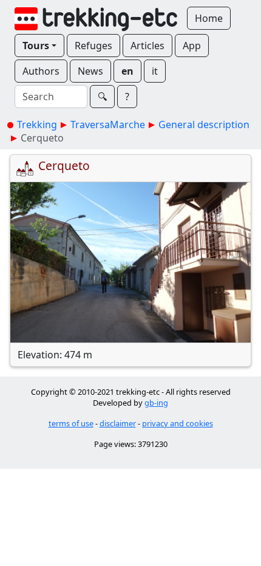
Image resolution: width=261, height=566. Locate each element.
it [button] (155, 71)
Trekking (37, 124)
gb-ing (156, 402)
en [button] (127, 71)
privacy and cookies (177, 423)
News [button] (90, 71)
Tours (35, 45)
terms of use (71, 423)
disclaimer (118, 423)
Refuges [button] (93, 45)
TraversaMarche (107, 124)
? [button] (127, 96)
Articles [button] (147, 45)
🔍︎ (102, 96)
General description (203, 124)
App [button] (192, 45)
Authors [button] (40, 71)
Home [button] (209, 18)
